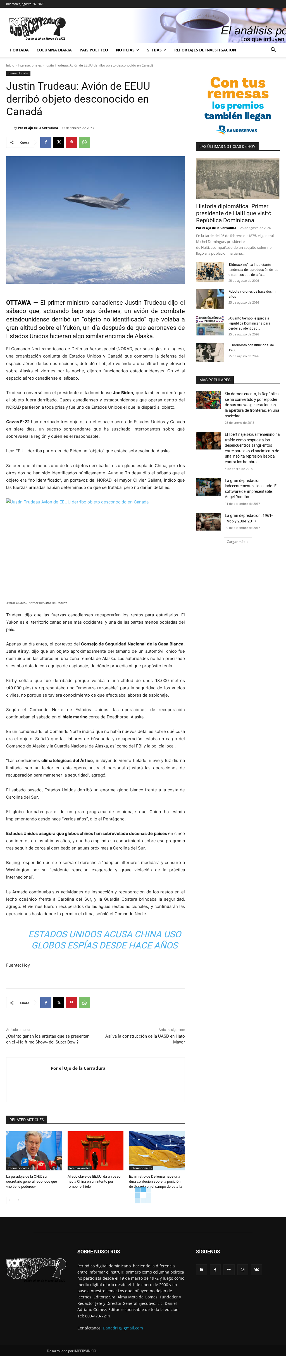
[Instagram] (242, 1269)
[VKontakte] (256, 1269)
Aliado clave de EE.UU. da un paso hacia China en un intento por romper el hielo (94, 1181)
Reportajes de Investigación (205, 50)
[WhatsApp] (84, 142)
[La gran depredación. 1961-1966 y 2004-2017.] (208, 522)
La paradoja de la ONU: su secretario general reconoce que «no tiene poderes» (31, 1181)
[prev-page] (9, 1200)
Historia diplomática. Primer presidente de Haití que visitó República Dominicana (233, 213)
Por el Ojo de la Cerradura (38, 128)
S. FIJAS (154, 50)
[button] (273, 50)
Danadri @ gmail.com (123, 1328)
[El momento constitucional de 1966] (210, 352)
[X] (58, 142)
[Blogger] (201, 1269)
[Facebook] (45, 142)
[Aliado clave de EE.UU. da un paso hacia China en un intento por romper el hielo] (95, 1150)
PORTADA (19, 50)
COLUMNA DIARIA (54, 50)
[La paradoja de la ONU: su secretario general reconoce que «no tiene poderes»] (34, 1150)
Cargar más (236, 541)
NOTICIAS (125, 50)
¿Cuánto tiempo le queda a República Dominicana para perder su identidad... (249, 323)
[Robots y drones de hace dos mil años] (210, 299)
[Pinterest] (71, 142)
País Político (94, 50)
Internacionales (30, 65)
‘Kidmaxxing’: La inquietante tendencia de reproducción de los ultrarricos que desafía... (253, 270)
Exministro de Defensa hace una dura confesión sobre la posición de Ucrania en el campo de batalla (155, 1181)
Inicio (10, 65)
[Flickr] (228, 1269)
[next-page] (18, 1200)
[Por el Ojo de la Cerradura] (9, 128)
